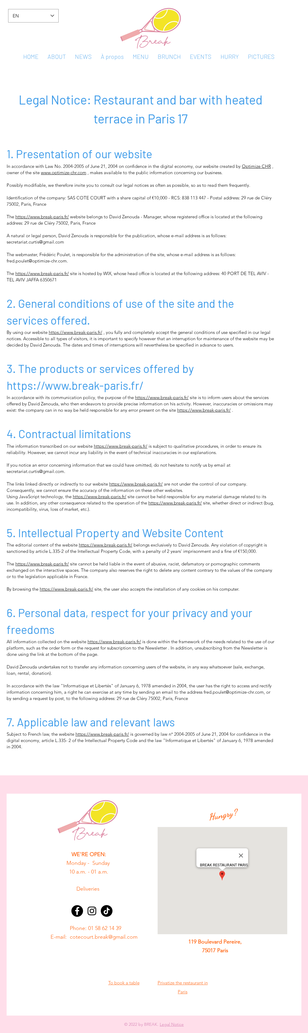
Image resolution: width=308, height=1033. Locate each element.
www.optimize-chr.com (63, 172)
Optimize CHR (256, 166)
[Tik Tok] (106, 911)
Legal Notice (172, 1024)
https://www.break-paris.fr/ (42, 217)
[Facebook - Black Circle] (77, 911)
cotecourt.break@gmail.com (103, 937)
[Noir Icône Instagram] (92, 911)
